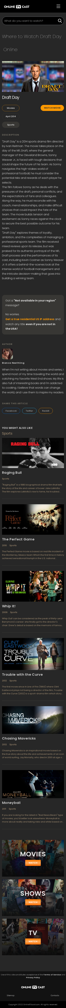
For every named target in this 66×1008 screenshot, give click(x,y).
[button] (58, 6)
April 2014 (11, 116)
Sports (10, 124)
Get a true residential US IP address (29, 319)
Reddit (45, 410)
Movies (11, 108)
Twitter (29, 410)
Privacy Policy (33, 978)
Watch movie (52, 107)
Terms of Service (52, 975)
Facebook (11, 410)
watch (33, 862)
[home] (16, 6)
